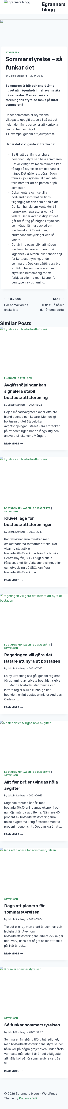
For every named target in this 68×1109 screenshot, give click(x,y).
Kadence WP (28, 1098)
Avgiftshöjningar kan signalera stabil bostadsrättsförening (26, 391)
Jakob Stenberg (18, 75)
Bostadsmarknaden (17, 508)
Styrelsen (12, 52)
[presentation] (34, 349)
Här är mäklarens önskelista (16, 305)
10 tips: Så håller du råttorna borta (52, 305)
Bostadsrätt (42, 508)
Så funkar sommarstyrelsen (32, 1024)
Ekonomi (10, 378)
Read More (13, 443)
